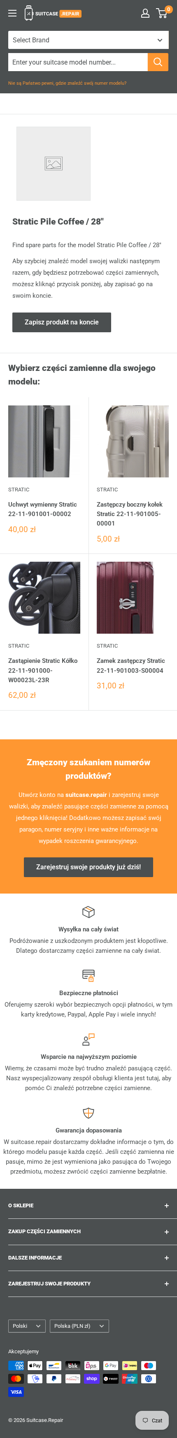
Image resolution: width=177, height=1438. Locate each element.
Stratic (18, 489)
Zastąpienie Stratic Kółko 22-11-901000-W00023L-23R (42, 670)
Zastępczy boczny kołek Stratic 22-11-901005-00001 (130, 514)
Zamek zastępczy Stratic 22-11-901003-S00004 (131, 665)
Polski (20, 1326)
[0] (162, 13)
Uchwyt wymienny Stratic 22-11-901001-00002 (42, 509)
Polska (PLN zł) (72, 1326)
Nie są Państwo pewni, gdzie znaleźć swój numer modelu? (67, 83)
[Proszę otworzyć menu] (12, 13)
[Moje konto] (145, 13)
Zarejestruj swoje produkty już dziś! (88, 867)
